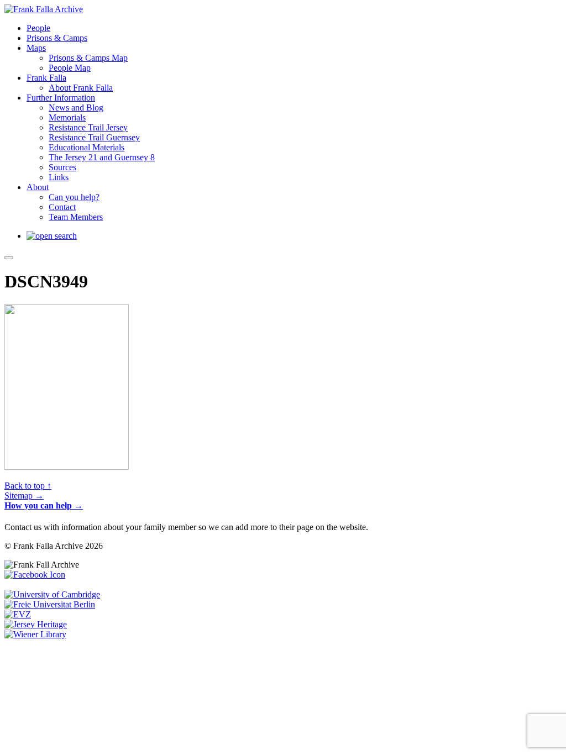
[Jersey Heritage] (35, 624)
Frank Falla (46, 77)
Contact (62, 207)
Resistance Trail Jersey (88, 127)
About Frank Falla (81, 87)
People (38, 28)
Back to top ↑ (27, 485)
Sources (62, 167)
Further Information (61, 97)
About (38, 187)
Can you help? (74, 197)
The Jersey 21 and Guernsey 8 (102, 157)
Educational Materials (86, 147)
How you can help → (43, 505)
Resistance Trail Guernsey (94, 137)
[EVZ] (17, 614)
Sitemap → (24, 495)
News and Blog (76, 107)
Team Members (76, 217)
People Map (70, 67)
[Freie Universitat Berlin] (49, 604)
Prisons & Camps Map (88, 57)
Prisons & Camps (57, 38)
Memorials (67, 117)
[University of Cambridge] (52, 594)
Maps (36, 48)
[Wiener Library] (35, 634)
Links (59, 177)
